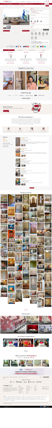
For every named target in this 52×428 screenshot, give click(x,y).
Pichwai (7, 400)
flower (45, 42)
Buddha (35, 398)
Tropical (35, 396)
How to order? (28, 389)
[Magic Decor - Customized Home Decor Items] (7, 1)
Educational (29, 399)
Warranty (4, 378)
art (34, 42)
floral (43, 42)
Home (17, 1)
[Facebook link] (47, 377)
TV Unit (9, 400)
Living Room (42, 398)
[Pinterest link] (48, 377)
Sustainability (43, 50)
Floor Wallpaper (18, 399)
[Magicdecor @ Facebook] (33, 357)
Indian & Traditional (43, 396)
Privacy (26, 377)
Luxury (42, 399)
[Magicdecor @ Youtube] (25, 357)
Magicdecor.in (7, 406)
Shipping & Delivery (31, 50)
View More (26, 309)
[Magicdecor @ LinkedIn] (31, 357)
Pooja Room (5, 399)
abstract (33, 42)
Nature (46, 396)
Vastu (36, 396)
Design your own (21, 389)
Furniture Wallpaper (23, 399)
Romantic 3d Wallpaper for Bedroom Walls (24, 398)
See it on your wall (26, 30)
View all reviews (32, 187)
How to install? (28, 390)
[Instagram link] (44, 377)
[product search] (44, 1)
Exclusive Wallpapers (21, 388)
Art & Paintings (35, 41)
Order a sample (46, 29)
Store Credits (35, 388)
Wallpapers (40, 41)
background (36, 42)
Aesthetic (29, 396)
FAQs (27, 391)
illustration (47, 42)
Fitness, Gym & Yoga (33, 399)
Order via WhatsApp (6, 30)
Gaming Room (8, 399)
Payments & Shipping (6, 377)
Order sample (20, 390)
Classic (37, 41)
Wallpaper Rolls (29, 1)
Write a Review (6, 146)
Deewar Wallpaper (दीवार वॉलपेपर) (7, 398)
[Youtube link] (43, 377)
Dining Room (11, 399)
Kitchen (45, 398)
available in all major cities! (26, 3)
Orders (35, 387)
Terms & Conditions (21, 377)
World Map (39, 396)
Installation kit (33, 23)
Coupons (35, 389)
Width (31, 20)
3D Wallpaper (23, 396)
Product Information (20, 50)
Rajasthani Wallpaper (17, 398)
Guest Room (15, 399)
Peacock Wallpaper (13, 398)
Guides (9, 50)
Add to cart (32, 29)
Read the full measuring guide (10, 63)
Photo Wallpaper (12, 400)
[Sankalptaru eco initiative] (45, 388)
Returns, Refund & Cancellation (14, 377)
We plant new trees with (45, 386)
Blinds (34, 1)
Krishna (37, 398)
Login (42, 3)
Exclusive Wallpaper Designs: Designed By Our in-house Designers (14, 396)
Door (36, 399)
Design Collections (21, 391)
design (42, 42)
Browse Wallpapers (22, 1)
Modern (44, 399)
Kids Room (26, 396)
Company (37, 1)
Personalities (26, 399)
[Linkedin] (46, 377)
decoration (40, 42)
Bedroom (40, 398)
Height (38, 20)
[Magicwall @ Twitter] (28, 357)
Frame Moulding (39, 399)
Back (47, 5)
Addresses (35, 390)
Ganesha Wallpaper (32, 398)
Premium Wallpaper (21, 387)
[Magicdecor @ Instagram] (26, 357)
